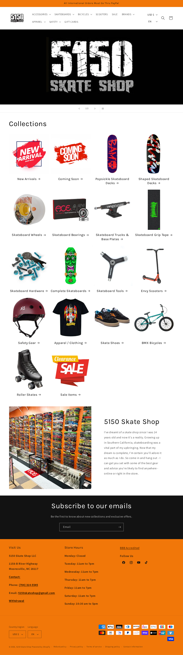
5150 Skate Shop (23, 647)
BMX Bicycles (152, 343)
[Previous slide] (79, 108)
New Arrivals (26, 179)
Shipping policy (112, 646)
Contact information (133, 646)
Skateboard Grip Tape (152, 235)
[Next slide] (95, 108)
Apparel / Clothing (68, 343)
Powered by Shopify (41, 647)
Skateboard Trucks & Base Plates (112, 237)
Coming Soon (68, 179)
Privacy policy (76, 646)
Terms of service (94, 646)
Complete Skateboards (68, 291)
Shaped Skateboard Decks (154, 181)
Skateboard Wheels (27, 235)
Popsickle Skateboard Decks (112, 181)
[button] (41, 14)
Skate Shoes (110, 343)
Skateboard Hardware (27, 291)
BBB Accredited (129, 548)
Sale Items (68, 395)
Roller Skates (27, 395)
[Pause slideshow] (104, 108)
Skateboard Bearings (68, 235)
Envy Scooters (152, 291)
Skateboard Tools (110, 291)
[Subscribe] (119, 527)
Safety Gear (27, 343)
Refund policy (60, 646)
